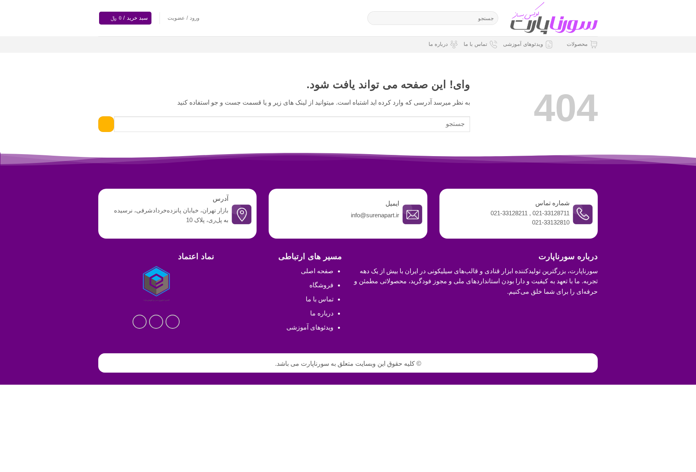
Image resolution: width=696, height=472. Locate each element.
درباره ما (438, 44)
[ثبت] (375, 18)
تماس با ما (475, 44)
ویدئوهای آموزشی (523, 44)
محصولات (577, 44)
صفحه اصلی (317, 271)
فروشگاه (321, 285)
